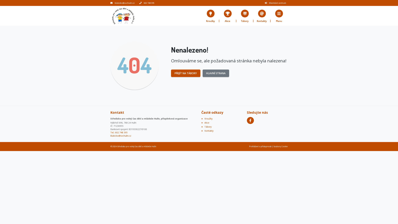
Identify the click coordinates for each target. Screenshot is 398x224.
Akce (206, 122)
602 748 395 (149, 3)
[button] (279, 16)
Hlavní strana (216, 73)
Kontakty (208, 130)
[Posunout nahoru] (391, 217)
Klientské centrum (277, 3)
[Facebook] (250, 120)
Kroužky (208, 118)
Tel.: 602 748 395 (118, 132)
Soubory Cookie (280, 146)
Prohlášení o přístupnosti (260, 146)
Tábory (208, 126)
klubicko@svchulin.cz (125, 3)
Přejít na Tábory (186, 73)
